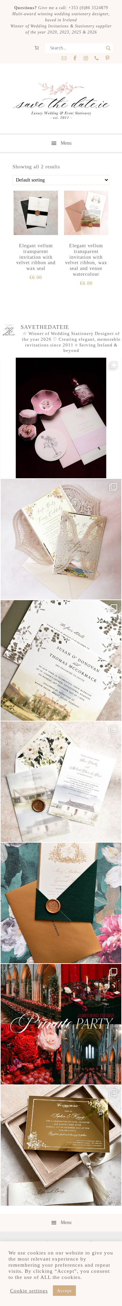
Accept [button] (64, 1290)
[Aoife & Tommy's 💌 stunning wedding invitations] (61, 539)
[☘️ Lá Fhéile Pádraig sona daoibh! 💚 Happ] (61, 903)
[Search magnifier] (108, 48)
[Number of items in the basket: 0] (37, 48)
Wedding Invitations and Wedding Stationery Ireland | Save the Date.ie (61, 101)
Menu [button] (66, 143)
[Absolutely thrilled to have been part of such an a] (61, 1024)
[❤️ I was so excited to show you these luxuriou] (61, 1145)
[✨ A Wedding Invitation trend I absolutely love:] (61, 660)
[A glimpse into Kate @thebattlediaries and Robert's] (61, 418)
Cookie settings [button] (29, 1290)
